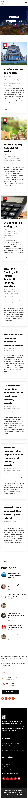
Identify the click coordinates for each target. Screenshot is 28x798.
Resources (6, 762)
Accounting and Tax (10, 78)
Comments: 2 (9, 85)
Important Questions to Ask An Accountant (17, 595)
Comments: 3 (9, 352)
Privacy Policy (7, 769)
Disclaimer (6, 766)
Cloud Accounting (8, 748)
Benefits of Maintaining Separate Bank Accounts (16, 636)
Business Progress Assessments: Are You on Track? (16, 616)
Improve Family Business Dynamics (16, 586)
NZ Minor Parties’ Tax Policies (14, 71)
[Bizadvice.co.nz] (2, 3)
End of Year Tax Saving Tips (13, 224)
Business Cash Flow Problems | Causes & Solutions (14, 575)
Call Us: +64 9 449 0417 (12, 677)
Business (6, 82)
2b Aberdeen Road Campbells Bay (15, 671)
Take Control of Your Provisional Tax (14, 605)
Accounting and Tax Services (11, 743)
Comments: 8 (9, 164)
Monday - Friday (10, 683)
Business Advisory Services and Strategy (14, 750)
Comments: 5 (9, 412)
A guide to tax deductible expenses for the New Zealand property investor (13, 394)
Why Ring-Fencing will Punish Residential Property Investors (11, 277)
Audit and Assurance (9, 746)
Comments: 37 (9, 297)
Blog (18, 231)
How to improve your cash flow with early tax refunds (13, 513)
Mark (6, 154)
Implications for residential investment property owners (14, 340)
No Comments (9, 237)
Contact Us (7, 764)
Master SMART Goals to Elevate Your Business (15, 626)
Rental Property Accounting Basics (13, 148)
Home (8, 25)
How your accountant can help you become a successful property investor (14, 456)
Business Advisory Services (11, 160)
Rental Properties (13, 83)
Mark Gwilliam (8, 76)
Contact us (11, 692)
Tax (19, 83)
